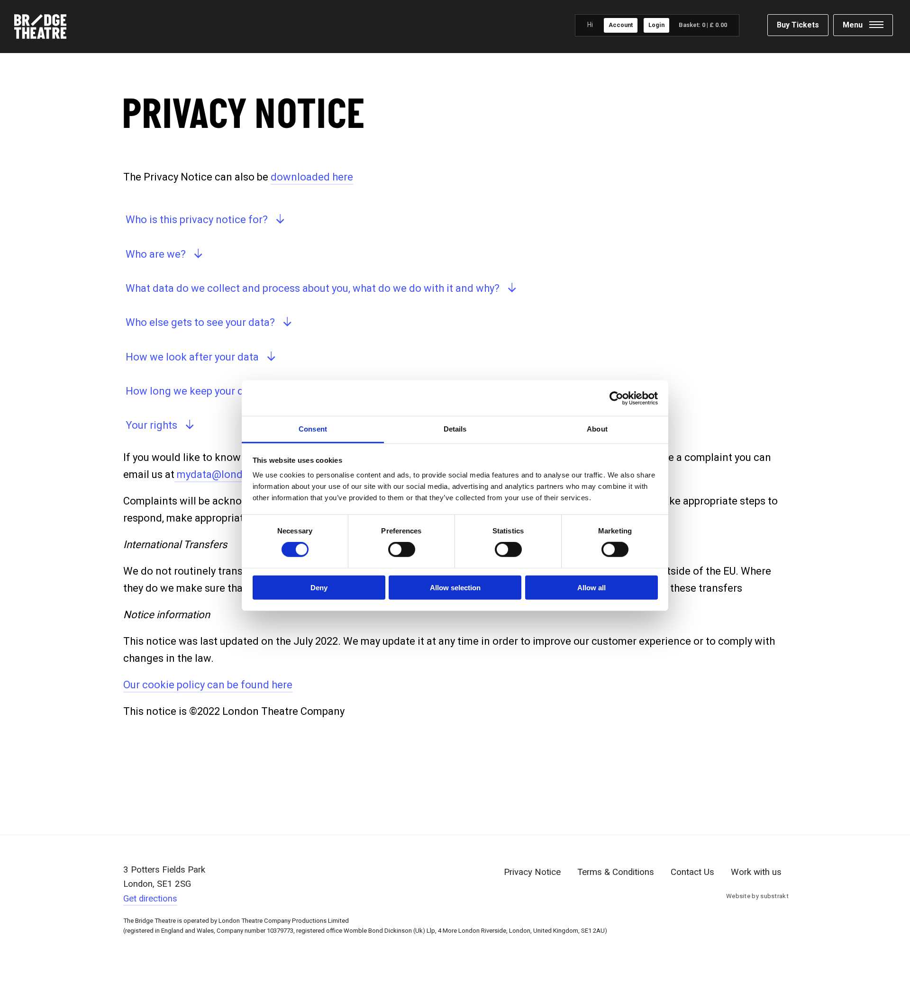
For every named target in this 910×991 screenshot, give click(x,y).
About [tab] (597, 429)
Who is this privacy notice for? (197, 219)
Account (621, 24)
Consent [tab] (313, 429)
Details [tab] (455, 429)
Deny (319, 588)
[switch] (401, 549)
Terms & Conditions (615, 872)
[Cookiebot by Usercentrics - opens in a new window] (616, 398)
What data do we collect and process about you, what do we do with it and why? (313, 288)
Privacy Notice (532, 872)
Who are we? (156, 254)
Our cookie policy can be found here (207, 685)
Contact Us (692, 872)
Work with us (756, 872)
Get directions (150, 898)
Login (656, 24)
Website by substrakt (757, 896)
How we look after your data (192, 357)
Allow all (591, 588)
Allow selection (455, 588)
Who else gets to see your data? (200, 322)
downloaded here (312, 177)
